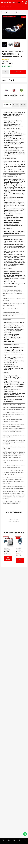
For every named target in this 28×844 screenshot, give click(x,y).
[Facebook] (9, 80)
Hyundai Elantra (12, 232)
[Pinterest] (14, 80)
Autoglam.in (16, 132)
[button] (5, 59)
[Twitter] (11, 80)
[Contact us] (25, 834)
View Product (8, 558)
